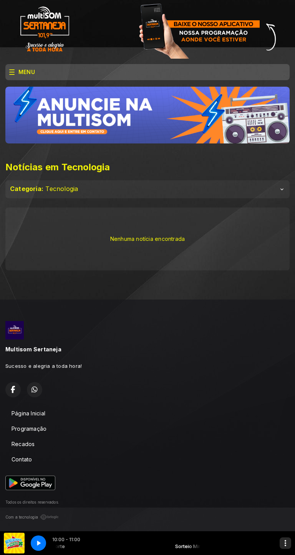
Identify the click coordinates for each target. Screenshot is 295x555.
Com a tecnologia (21, 517)
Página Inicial (28, 413)
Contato (22, 459)
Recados (23, 444)
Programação (29, 428)
